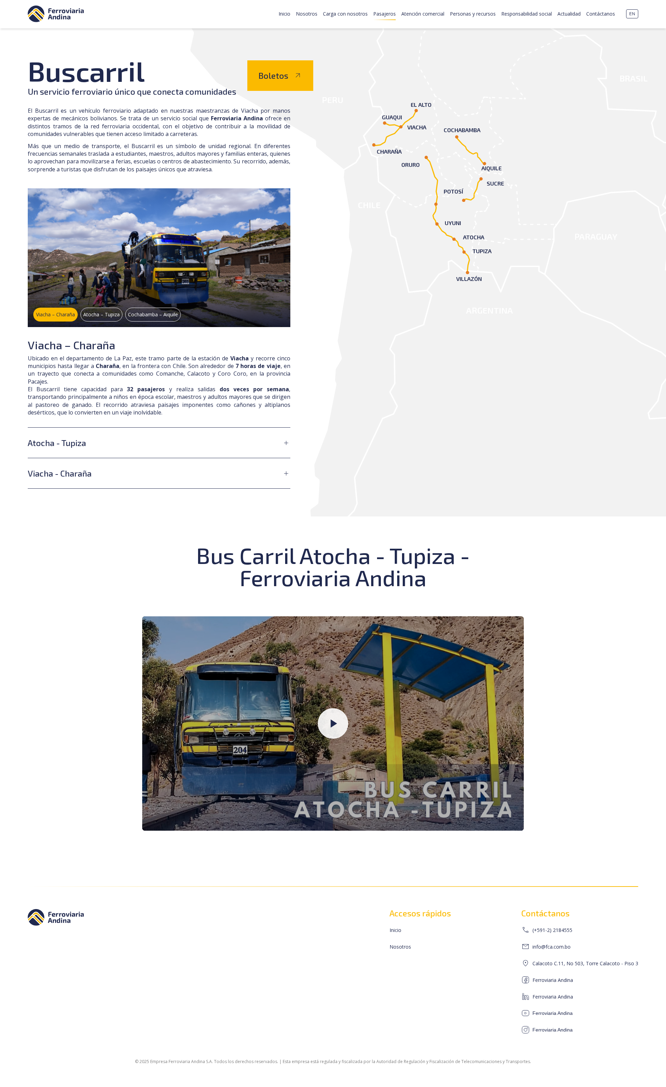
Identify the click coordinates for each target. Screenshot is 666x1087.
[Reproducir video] (333, 723)
